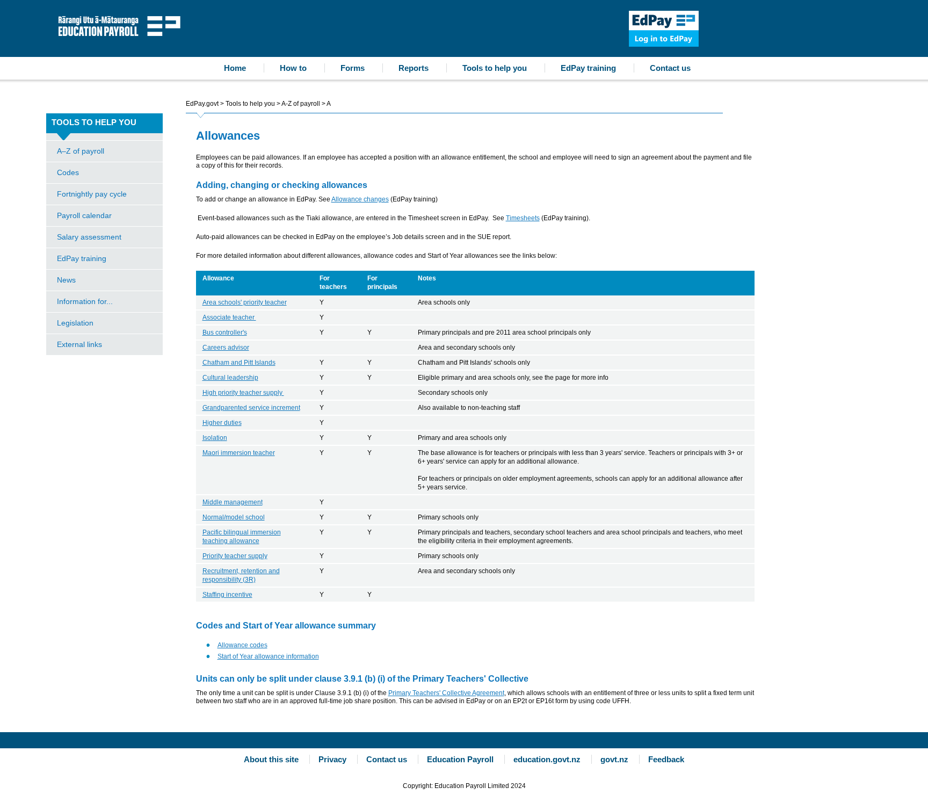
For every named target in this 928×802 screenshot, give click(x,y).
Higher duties (222, 423)
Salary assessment (89, 237)
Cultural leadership (230, 377)
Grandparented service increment (251, 407)
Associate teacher (229, 317)
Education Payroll (122, 25)
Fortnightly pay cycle (92, 194)
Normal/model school (233, 517)
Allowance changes (360, 199)
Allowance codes (242, 645)
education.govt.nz (547, 759)
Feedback (666, 759)
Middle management (232, 502)
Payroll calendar (84, 215)
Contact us (670, 68)
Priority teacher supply (234, 556)
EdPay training (588, 68)
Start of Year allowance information (268, 656)
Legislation (75, 323)
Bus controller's (224, 332)
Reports (413, 68)
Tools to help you (494, 68)
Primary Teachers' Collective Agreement (446, 693)
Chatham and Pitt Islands (239, 362)
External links (79, 344)
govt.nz (614, 759)
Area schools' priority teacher (244, 302)
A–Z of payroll (80, 151)
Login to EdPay (663, 29)
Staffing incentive (227, 594)
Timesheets (523, 218)
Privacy (332, 759)
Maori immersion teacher (238, 453)
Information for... (85, 301)
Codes (68, 172)
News (66, 280)
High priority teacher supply (243, 392)
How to (293, 68)
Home (235, 68)
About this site (271, 759)
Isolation (214, 438)
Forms (352, 68)
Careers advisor (225, 347)
